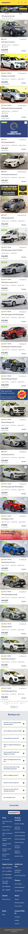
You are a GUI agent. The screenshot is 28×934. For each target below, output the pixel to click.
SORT (20, 13)
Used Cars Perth (19, 856)
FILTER (6, 13)
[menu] (25, 2)
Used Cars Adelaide (20, 839)
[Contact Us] (22, 2)
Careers (17, 899)
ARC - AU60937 (6, 890)
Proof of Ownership (20, 875)
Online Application (19, 887)
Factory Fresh (6, 830)
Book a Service (6, 899)
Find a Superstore (7, 826)
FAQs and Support (19, 902)
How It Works (18, 884)
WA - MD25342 (6, 886)
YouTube (17, 923)
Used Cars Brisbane (20, 835)
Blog (3, 914)
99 (21, 703)
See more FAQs (14, 805)
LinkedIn (17, 920)
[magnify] (18, 2)
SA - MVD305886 (6, 874)
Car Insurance (6, 859)
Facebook (17, 917)
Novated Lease (19, 890)
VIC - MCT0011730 (7, 878)
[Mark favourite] (25, 22)
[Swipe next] (26, 28)
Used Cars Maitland (20, 832)
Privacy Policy (18, 906)
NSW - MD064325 (7, 868)
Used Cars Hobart (19, 842)
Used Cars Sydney (19, 824)
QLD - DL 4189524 (7, 871)
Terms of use (14, 931)
